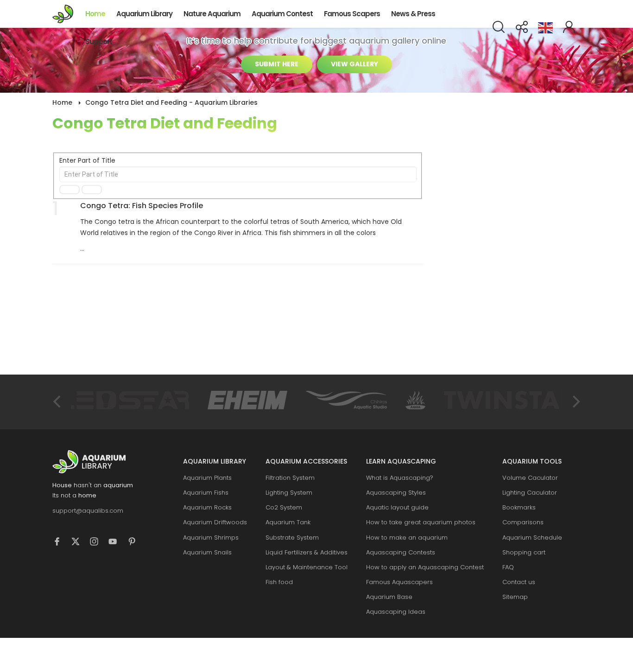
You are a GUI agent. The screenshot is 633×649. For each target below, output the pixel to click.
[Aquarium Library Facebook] (61, 542)
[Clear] (92, 189)
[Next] (575, 402)
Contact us (518, 582)
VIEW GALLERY (354, 64)
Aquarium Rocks (207, 507)
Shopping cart (523, 552)
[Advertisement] (511, 232)
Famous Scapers (352, 14)
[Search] (69, 189)
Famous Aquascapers (399, 582)
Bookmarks (519, 507)
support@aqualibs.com (87, 510)
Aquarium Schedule (532, 537)
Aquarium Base (389, 596)
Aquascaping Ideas (395, 611)
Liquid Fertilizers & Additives (307, 552)
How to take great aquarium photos (420, 522)
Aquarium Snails (207, 552)
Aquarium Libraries (66, 14)
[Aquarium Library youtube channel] (117, 542)
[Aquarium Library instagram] (98, 542)
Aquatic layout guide (397, 507)
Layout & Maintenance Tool (307, 567)
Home (95, 14)
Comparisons (523, 522)
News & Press (413, 14)
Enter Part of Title (88, 160)
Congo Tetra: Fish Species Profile (141, 205)
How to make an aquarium (407, 537)
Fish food (279, 582)
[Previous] (58, 402)
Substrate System (292, 537)
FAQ (508, 567)
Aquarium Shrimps (211, 537)
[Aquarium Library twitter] (80, 542)
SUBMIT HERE (276, 64)
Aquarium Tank (288, 522)
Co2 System (284, 507)
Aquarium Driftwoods (215, 522)
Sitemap (515, 596)
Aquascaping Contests (400, 552)
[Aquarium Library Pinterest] (136, 542)
